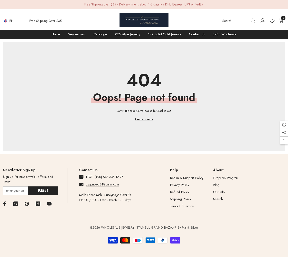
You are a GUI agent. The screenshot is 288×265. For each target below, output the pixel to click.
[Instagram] (16, 204)
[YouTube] (49, 204)
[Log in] (263, 21)
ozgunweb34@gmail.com (102, 184)
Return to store (144, 119)
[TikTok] (38, 204)
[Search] (239, 21)
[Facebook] (4, 204)
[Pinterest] (27, 204)
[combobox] (235, 21)
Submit (42, 190)
